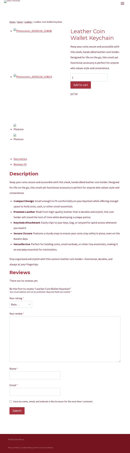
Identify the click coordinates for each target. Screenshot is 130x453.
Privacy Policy (14, 447)
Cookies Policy (27, 447)
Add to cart (80, 85)
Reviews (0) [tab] (20, 164)
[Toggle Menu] (122, 3)
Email (13, 385)
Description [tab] (20, 159)
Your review (16, 313)
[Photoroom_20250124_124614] (37, 97)
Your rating (16, 298)
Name (13, 368)
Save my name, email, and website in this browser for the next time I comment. (53, 401)
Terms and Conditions (43, 447)
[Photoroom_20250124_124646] (37, 51)
